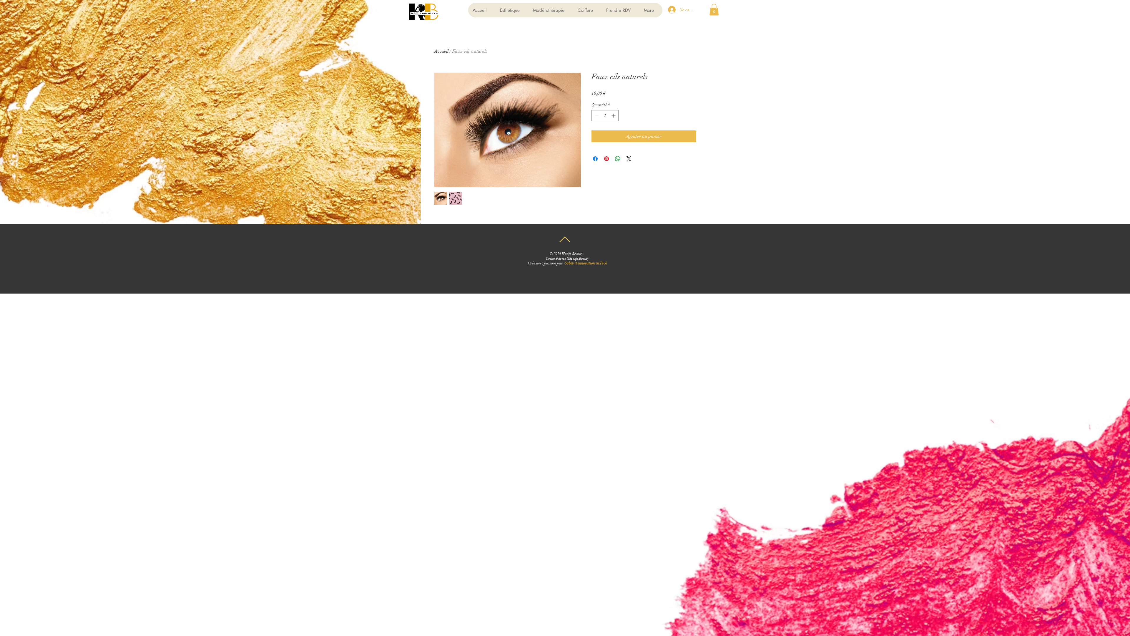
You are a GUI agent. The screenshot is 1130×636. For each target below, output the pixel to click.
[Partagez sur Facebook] (595, 158)
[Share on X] (628, 158)
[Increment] (614, 115)
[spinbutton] (605, 115)
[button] (714, 9)
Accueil (441, 51)
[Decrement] (596, 115)
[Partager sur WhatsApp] (617, 158)
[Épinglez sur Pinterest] (606, 158)
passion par (554, 263)
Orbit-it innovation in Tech (585, 263)
